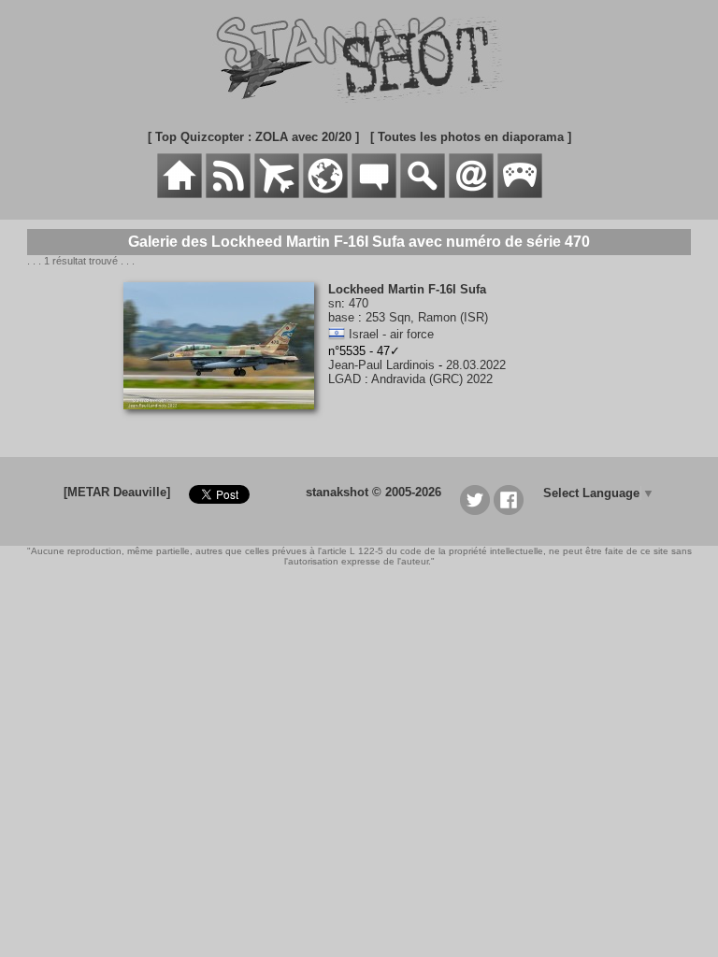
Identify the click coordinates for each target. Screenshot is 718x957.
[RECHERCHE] (422, 194)
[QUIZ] (519, 194)
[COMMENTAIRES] (374, 194)
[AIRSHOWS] (325, 194)
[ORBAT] (276, 194)
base (341, 317)
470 (358, 303)
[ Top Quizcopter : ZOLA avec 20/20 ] (253, 137)
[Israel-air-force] (336, 334)
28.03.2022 (476, 365)
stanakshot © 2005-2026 (373, 492)
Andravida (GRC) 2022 (432, 379)
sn (334, 303)
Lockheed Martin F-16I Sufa (407, 289)
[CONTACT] (471, 194)
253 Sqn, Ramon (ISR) (427, 317)
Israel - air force (391, 334)
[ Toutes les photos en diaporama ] (470, 137)
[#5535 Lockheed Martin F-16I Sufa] (225, 419)
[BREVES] (228, 194)
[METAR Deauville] (117, 492)
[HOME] (179, 194)
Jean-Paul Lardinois (381, 365)
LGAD (344, 379)
